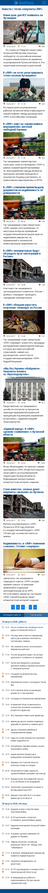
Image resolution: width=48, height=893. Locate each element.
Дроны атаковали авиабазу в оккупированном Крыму (24, 731)
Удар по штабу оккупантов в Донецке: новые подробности (24, 739)
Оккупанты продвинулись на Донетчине (24, 862)
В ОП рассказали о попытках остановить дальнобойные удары (24, 818)
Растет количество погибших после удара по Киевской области (24, 628)
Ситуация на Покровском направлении (24, 698)
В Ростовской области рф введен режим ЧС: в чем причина (24, 691)
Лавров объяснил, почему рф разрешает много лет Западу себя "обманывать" (24, 844)
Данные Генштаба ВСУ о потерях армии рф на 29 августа (24, 796)
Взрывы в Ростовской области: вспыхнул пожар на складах (24, 763)
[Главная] (16, 2)
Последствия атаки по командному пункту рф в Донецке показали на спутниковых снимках (24, 638)
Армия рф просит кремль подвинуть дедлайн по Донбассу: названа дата (24, 722)
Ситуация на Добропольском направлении (24, 675)
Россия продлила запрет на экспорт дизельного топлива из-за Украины (24, 656)
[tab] (12, 615)
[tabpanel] (24, 752)
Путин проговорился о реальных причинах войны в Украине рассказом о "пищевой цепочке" (24, 665)
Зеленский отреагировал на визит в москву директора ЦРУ (24, 788)
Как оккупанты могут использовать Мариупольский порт (24, 647)
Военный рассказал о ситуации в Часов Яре (24, 683)
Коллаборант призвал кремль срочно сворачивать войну (24, 747)
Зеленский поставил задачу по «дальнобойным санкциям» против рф (24, 772)
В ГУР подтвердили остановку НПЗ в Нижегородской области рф (24, 870)
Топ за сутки (36, 615)
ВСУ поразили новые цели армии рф (24, 715)
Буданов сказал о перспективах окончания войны (24, 810)
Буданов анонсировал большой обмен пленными (24, 826)
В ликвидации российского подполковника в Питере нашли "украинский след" (24, 880)
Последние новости (12, 615)
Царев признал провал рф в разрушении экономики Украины (24, 755)
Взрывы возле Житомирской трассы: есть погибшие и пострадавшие (24, 780)
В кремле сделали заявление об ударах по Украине (24, 834)
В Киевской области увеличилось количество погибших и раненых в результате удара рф (24, 707)
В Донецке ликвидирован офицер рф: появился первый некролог (24, 854)
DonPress (26, 3)
